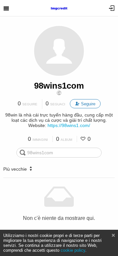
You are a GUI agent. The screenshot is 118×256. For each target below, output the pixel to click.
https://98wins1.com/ (69, 125)
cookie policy (73, 250)
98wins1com (59, 86)
